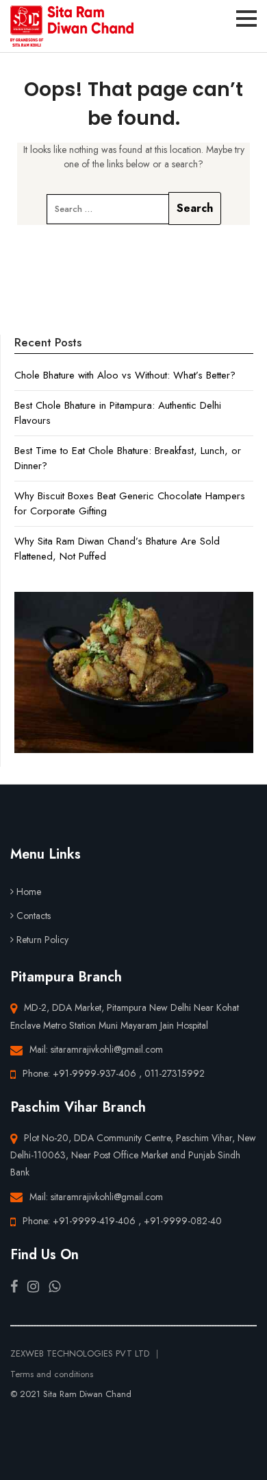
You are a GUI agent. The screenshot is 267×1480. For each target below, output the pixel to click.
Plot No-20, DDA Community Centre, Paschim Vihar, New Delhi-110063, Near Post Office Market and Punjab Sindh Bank (133, 1155)
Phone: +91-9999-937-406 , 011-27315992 (114, 1073)
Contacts (33, 915)
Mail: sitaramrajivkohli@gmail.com (96, 1049)
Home (28, 891)
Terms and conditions (51, 1374)
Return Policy (42, 939)
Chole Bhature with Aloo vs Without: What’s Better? (125, 375)
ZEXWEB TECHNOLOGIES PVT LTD (79, 1353)
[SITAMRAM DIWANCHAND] (72, 26)
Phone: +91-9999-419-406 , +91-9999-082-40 (122, 1221)
